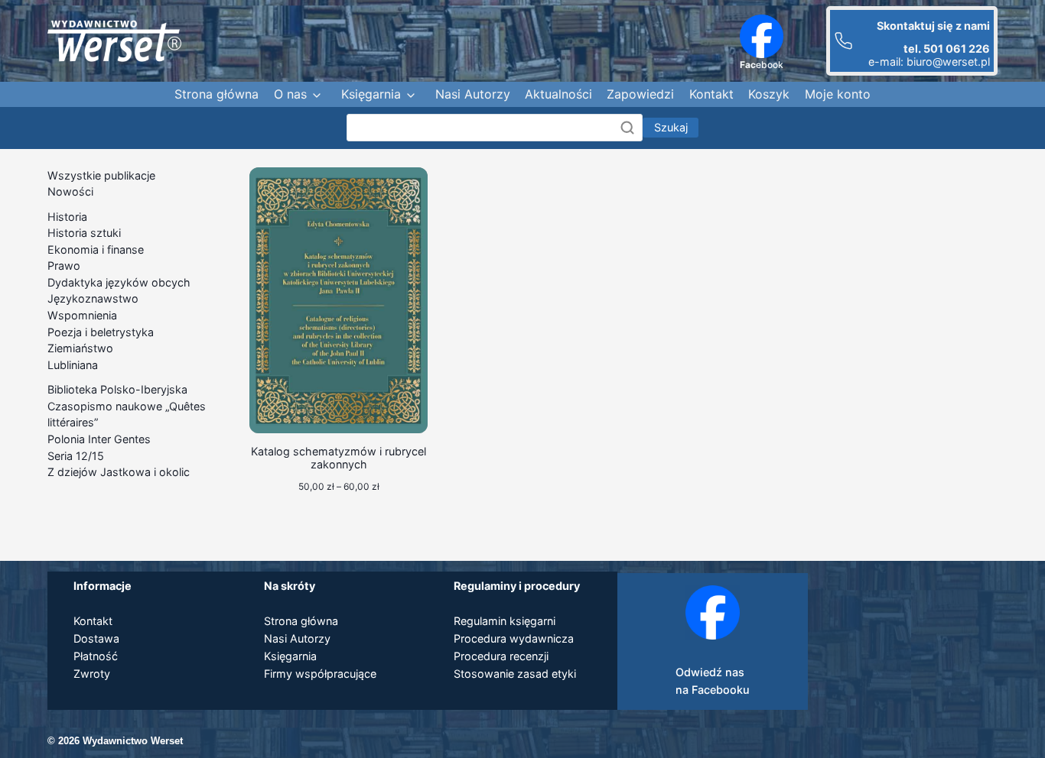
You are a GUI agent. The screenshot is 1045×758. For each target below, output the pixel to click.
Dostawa (96, 638)
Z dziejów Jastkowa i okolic (118, 471)
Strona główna (216, 94)
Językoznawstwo (92, 298)
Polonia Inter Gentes (99, 438)
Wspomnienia (82, 315)
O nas (290, 94)
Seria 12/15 (75, 455)
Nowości (70, 191)
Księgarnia (371, 94)
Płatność (95, 655)
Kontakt (711, 94)
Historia (67, 216)
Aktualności (558, 94)
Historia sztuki (84, 232)
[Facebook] (761, 36)
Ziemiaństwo (80, 348)
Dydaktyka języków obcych (118, 282)
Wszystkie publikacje (101, 175)
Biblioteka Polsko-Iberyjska (117, 389)
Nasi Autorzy (472, 94)
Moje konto (838, 94)
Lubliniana (72, 364)
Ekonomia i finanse (95, 249)
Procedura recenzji (501, 655)
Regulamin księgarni (504, 620)
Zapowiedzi (640, 94)
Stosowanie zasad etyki (515, 673)
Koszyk (768, 94)
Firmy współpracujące (320, 673)
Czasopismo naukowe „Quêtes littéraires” (126, 414)
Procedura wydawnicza (514, 638)
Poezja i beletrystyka (100, 332)
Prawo (63, 265)
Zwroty (91, 673)
